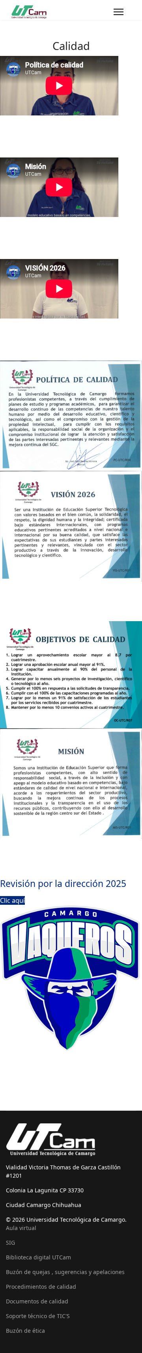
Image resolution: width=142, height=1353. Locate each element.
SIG (10, 1242)
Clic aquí (12, 900)
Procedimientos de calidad (41, 1286)
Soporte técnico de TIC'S (38, 1316)
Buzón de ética (25, 1330)
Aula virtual (21, 1228)
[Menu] (118, 12)
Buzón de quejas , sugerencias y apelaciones (65, 1272)
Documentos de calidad (37, 1301)
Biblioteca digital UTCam (38, 1257)
